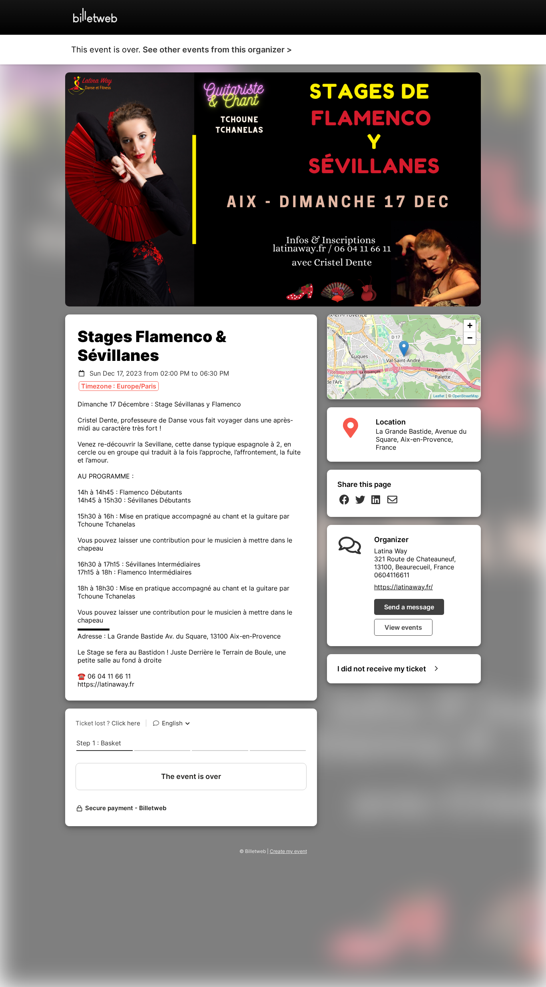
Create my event (288, 851)
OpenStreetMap (465, 395)
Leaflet (438, 395)
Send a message (409, 607)
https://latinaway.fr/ (403, 587)
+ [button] (469, 325)
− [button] (469, 338)
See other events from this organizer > (217, 49)
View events (403, 627)
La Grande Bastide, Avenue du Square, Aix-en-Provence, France (421, 439)
